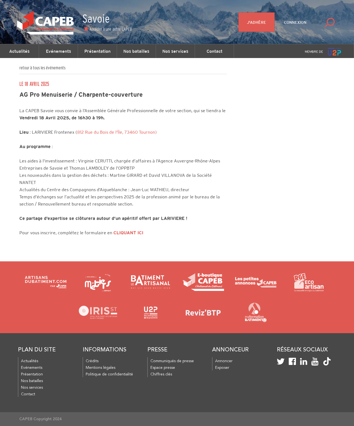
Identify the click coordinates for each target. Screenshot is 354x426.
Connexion (295, 22)
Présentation (97, 51)
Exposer (222, 368)
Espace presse (162, 368)
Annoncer (224, 361)
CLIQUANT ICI (128, 233)
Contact (214, 51)
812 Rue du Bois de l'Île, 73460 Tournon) (117, 132)
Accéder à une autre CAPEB (110, 29)
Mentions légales (100, 368)
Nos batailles (136, 51)
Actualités (19, 51)
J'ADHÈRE (256, 22)
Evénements (58, 51)
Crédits (92, 361)
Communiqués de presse (172, 361)
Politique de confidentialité (109, 374)
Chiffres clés (161, 374)
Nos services (175, 51)
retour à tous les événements (42, 67)
